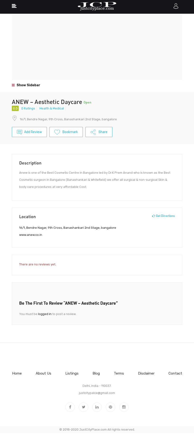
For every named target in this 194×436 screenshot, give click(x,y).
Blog (96, 373)
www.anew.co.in (30, 235)
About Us (43, 373)
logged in (45, 314)
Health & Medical (52, 108)
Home (17, 373)
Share (102, 132)
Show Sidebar (28, 85)
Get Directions (165, 216)
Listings (72, 373)
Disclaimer (146, 373)
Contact (175, 373)
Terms (119, 373)
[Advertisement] (97, 47)
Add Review (33, 132)
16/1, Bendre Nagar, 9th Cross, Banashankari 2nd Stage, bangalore (68, 119)
